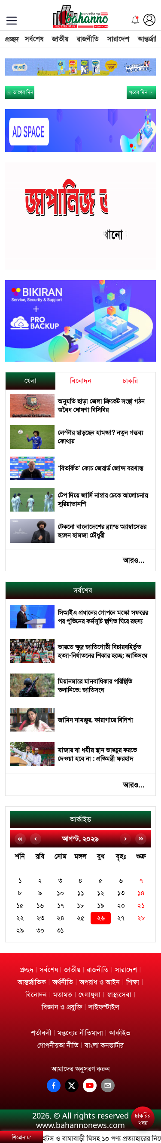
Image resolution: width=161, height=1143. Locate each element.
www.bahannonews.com (80, 1125)
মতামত (62, 994)
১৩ (121, 893)
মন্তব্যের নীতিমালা (80, 1032)
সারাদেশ (118, 38)
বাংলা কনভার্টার (104, 1045)
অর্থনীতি (62, 982)
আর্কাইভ (80, 819)
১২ (100, 893)
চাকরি (130, 380)
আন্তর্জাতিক (32, 982)
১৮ (80, 905)
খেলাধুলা (89, 994)
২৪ (60, 918)
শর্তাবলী (41, 1032)
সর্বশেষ (34, 38)
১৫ (20, 905)
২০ (121, 905)
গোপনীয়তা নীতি (58, 1045)
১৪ (141, 893)
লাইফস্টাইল (103, 1007)
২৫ (81, 918)
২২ (20, 918)
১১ (80, 893)
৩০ (40, 930)
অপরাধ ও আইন (99, 982)
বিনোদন (80, 380)
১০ (60, 893)
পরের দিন (139, 92)
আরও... (134, 560)
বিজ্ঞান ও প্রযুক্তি (62, 1007)
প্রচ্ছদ (12, 39)
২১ (141, 905)
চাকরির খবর (143, 1119)
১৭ (60, 905)
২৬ (101, 918)
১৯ (100, 905)
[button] (144, 1088)
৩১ (60, 930)
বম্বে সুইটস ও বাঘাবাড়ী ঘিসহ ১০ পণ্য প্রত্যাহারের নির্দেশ (88, 1138)
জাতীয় (60, 38)
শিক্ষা (132, 982)
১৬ (40, 905)
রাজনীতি (88, 38)
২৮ (141, 918)
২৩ (40, 918)
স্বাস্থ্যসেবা (119, 994)
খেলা (30, 380)
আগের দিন (22, 92)
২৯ (20, 930)
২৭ (121, 918)
